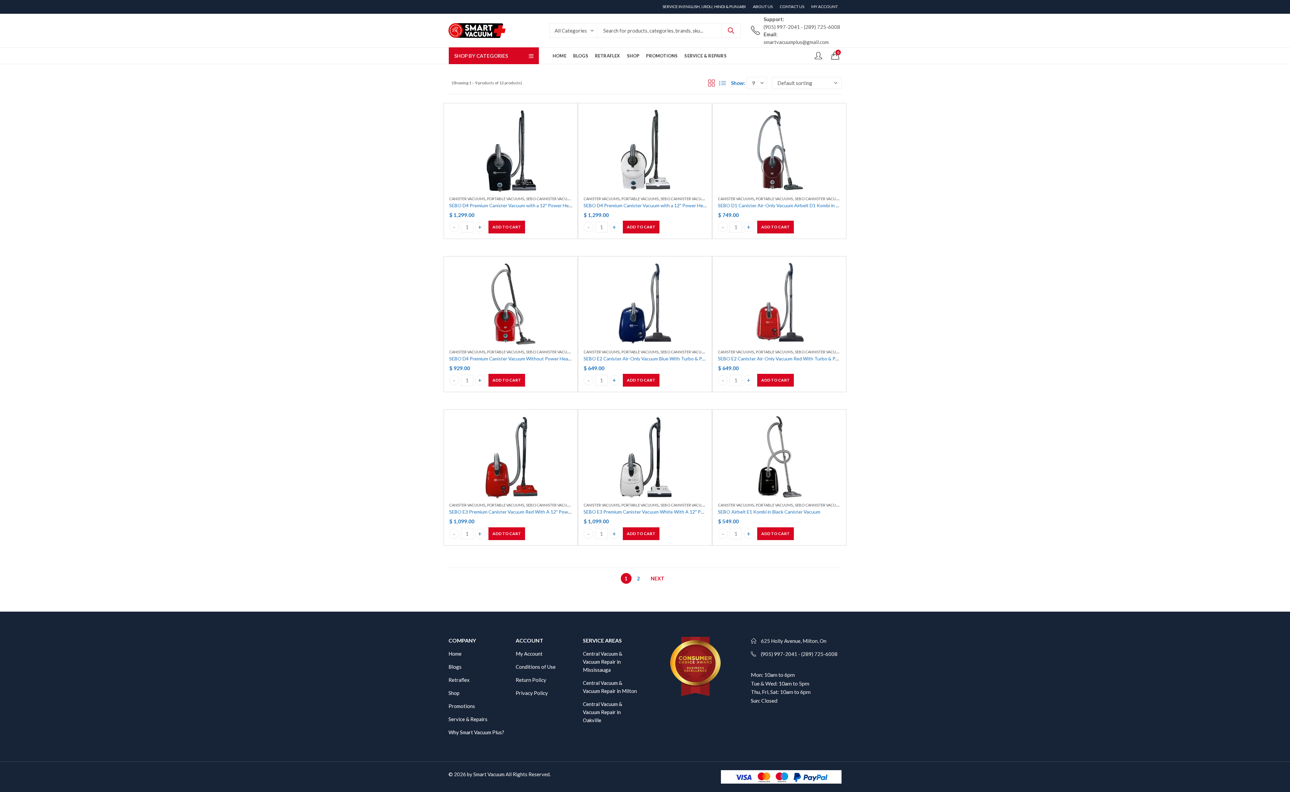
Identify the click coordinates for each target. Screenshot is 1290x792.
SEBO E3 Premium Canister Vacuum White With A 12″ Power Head (654, 512)
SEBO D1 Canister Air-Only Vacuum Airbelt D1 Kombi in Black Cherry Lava (795, 205)
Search (731, 30)
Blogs (455, 667)
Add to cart (506, 226)
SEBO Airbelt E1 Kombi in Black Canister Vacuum (769, 512)
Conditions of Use (536, 667)
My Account (529, 654)
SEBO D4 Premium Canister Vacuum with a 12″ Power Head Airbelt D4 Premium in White (676, 205)
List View (722, 83)
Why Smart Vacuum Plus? (476, 732)
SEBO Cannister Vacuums (550, 198)
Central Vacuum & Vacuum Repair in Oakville (602, 712)
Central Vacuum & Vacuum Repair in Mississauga (602, 662)
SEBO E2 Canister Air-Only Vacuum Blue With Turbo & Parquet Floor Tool (661, 358)
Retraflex (459, 680)
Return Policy (531, 680)
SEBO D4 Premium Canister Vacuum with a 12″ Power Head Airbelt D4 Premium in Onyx (541, 205)
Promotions (461, 706)
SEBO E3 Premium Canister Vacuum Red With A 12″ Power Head (517, 512)
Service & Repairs (467, 719)
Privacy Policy (532, 693)
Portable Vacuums (505, 198)
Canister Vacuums (467, 198)
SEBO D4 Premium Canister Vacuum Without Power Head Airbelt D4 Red (526, 358)
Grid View (711, 83)
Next (657, 578)
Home (455, 654)
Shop (454, 693)
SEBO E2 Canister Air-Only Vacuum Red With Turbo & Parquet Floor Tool (794, 358)
